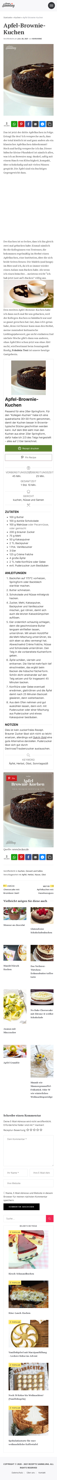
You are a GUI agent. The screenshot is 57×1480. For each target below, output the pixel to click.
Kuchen (17, 17)
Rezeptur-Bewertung (14, 1130)
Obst (44, 874)
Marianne (37, 38)
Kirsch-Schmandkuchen (21, 1273)
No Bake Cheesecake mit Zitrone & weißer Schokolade (42, 1014)
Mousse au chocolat (14, 925)
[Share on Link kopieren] (49, 124)
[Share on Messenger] (42, 124)
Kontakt (42, 1472)
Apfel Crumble (11, 1062)
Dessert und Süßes (34, 871)
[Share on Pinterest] (21, 124)
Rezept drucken (30, 448)
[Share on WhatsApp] (14, 124)
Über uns (31, 1472)
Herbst (31, 874)
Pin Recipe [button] (30, 457)
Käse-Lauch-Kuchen (19, 1313)
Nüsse (37, 874)
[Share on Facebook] (28, 124)
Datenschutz (17, 1472)
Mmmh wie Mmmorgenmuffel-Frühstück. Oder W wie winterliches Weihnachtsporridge (42, 1089)
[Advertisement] (28, 207)
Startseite (7, 17)
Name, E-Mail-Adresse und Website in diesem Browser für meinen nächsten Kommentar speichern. (28, 1197)
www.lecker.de (20, 849)
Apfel (24, 874)
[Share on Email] (35, 124)
